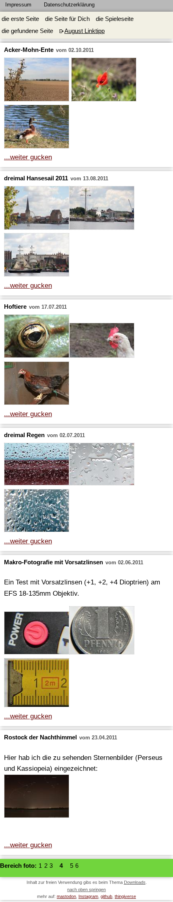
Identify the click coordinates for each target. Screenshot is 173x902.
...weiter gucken (28, 157)
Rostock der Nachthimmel (40, 737)
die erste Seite (20, 19)
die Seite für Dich (67, 19)
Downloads (135, 882)
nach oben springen (86, 889)
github (106, 896)
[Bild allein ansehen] (36, 81)
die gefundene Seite (27, 31)
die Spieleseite (115, 19)
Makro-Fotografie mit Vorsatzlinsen (53, 562)
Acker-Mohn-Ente (29, 50)
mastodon (66, 896)
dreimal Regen (24, 435)
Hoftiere (15, 306)
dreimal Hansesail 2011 (36, 178)
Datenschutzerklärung (69, 5)
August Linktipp (84, 31)
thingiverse (125, 896)
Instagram (88, 896)
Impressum (18, 5)
